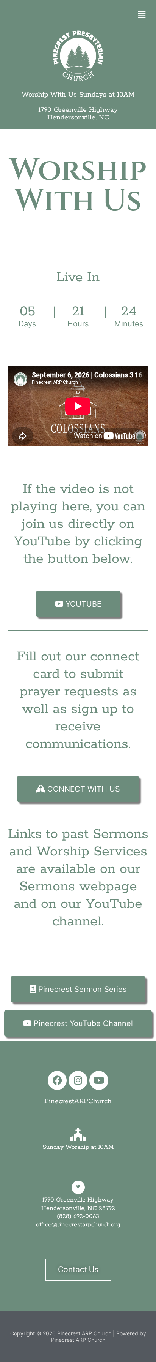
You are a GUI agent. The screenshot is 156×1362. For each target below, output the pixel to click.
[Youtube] (98, 1080)
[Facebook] (57, 1080)
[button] (142, 15)
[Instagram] (78, 1080)
